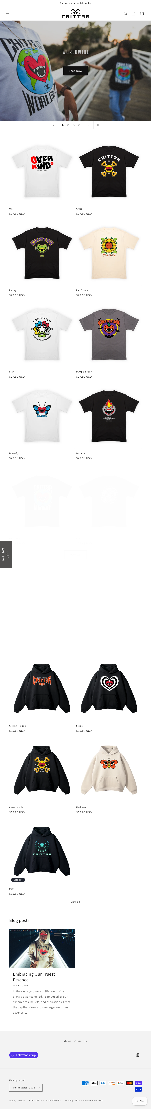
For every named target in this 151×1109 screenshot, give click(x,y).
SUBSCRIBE (75, 563)
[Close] (123, 530)
